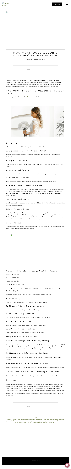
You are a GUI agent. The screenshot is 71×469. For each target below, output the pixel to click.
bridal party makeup (48, 421)
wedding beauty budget (34, 421)
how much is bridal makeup (29, 422)
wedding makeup (30, 97)
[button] (67, 4)
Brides (35, 47)
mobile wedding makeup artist (47, 422)
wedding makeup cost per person (44, 419)
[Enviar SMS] (67, 465)
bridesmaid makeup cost (18, 421)
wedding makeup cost (27, 419)
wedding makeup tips (13, 419)
